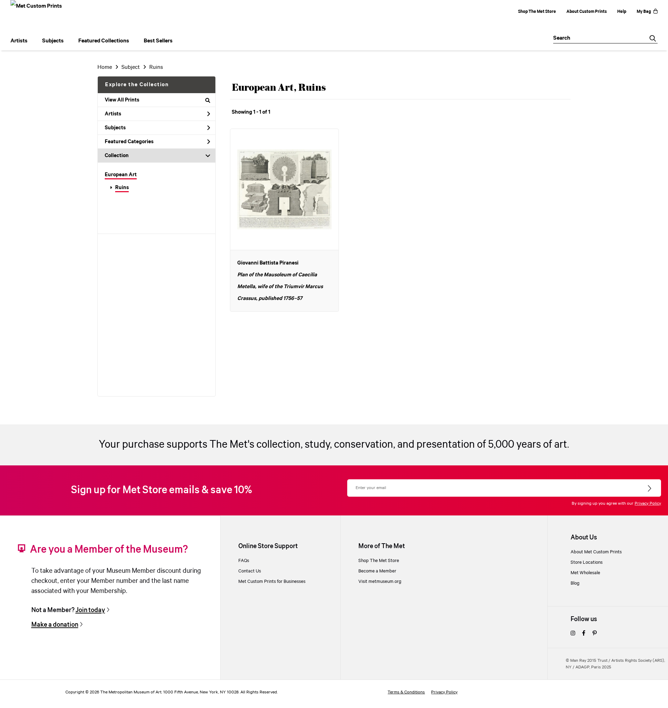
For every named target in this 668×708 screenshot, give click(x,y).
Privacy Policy (648, 503)
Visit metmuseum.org (379, 581)
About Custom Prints (586, 12)
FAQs (243, 561)
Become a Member (377, 571)
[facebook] (584, 633)
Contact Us (249, 571)
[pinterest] (595, 633)
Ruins (122, 187)
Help (621, 12)
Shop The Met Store (537, 12)
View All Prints (122, 100)
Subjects (115, 127)
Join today (90, 610)
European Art (121, 174)
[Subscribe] (650, 488)
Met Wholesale (585, 573)
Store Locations (587, 562)
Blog (575, 583)
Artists (113, 114)
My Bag (644, 12)
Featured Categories (129, 141)
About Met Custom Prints (596, 552)
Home (104, 67)
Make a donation (54, 624)
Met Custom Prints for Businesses (271, 581)
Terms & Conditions (406, 692)
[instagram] (573, 633)
